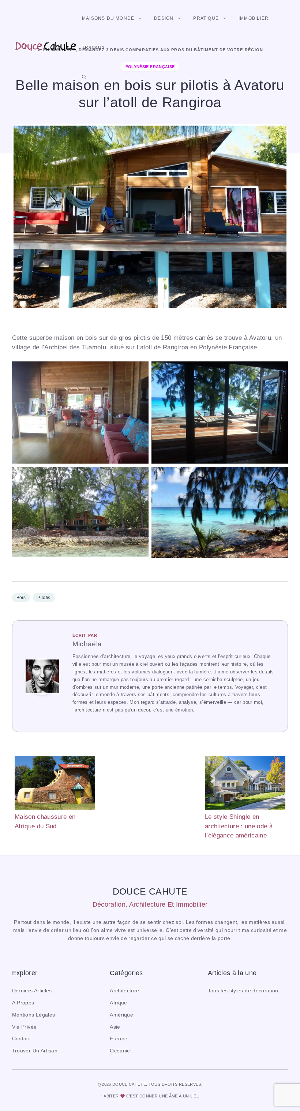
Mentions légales (33, 1015)
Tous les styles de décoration (243, 990)
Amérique (121, 1015)
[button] (84, 77)
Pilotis (43, 597)
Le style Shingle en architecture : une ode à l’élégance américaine (239, 826)
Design (163, 18)
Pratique (206, 18)
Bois (21, 597)
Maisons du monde (108, 18)
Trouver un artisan (34, 1051)
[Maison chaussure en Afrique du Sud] (55, 784)
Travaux (93, 47)
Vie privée (24, 1027)
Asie (115, 1027)
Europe (118, 1038)
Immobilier (254, 18)
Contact (21, 1038)
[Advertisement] (150, 792)
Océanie (120, 1051)
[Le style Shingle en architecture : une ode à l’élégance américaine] (245, 784)
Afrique (118, 1003)
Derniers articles (32, 990)
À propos (23, 1003)
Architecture (124, 990)
